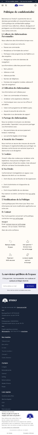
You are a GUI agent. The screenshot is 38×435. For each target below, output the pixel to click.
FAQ (3, 406)
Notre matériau (6, 380)
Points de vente (6, 409)
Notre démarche (6, 370)
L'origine (4, 367)
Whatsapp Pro (6, 331)
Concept (4, 354)
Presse (3, 386)
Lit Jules (4, 348)
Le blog (4, 377)
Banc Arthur (5, 344)
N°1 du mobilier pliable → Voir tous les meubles (19, 1)
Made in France (6, 383)
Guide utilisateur (6, 357)
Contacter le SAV (22, 307)
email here (24, 331)
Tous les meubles (6, 351)
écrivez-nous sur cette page (15, 224)
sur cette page (18, 218)
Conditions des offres (8, 396)
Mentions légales (6, 399)
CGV (3, 402)
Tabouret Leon (6, 341)
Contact (4, 373)
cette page (28, 249)
